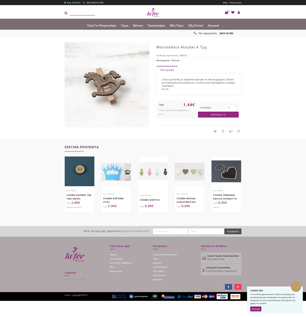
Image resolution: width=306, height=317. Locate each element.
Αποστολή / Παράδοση (121, 262)
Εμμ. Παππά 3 (73, 2)
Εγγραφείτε (233, 231)
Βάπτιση (138, 25)
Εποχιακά (213, 25)
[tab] (167, 69)
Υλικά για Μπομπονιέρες (101, 25)
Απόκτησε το (218, 114)
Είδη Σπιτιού (195, 25)
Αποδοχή (256, 309)
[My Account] (238, 12)
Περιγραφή (167, 69)
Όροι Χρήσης (116, 258)
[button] (226, 12)
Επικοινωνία (235, 2)
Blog (225, 2)
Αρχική (113, 254)
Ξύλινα (175, 60)
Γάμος (124, 25)
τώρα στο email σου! (116, 231)
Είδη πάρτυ (177, 25)
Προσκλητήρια (156, 25)
